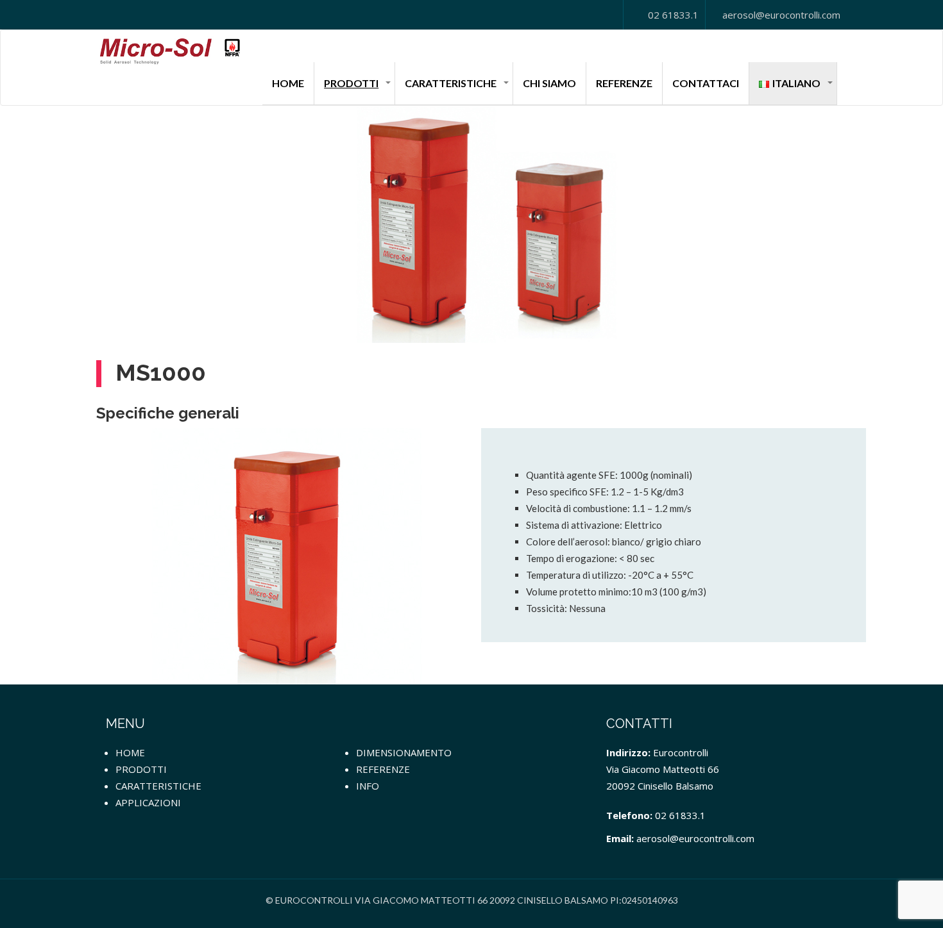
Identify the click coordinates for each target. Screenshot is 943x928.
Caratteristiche (451, 83)
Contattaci (705, 83)
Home (288, 83)
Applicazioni (148, 802)
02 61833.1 (672, 14)
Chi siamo (549, 83)
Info (367, 785)
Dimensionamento (404, 752)
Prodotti (351, 83)
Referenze (624, 83)
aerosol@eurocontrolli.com (780, 14)
